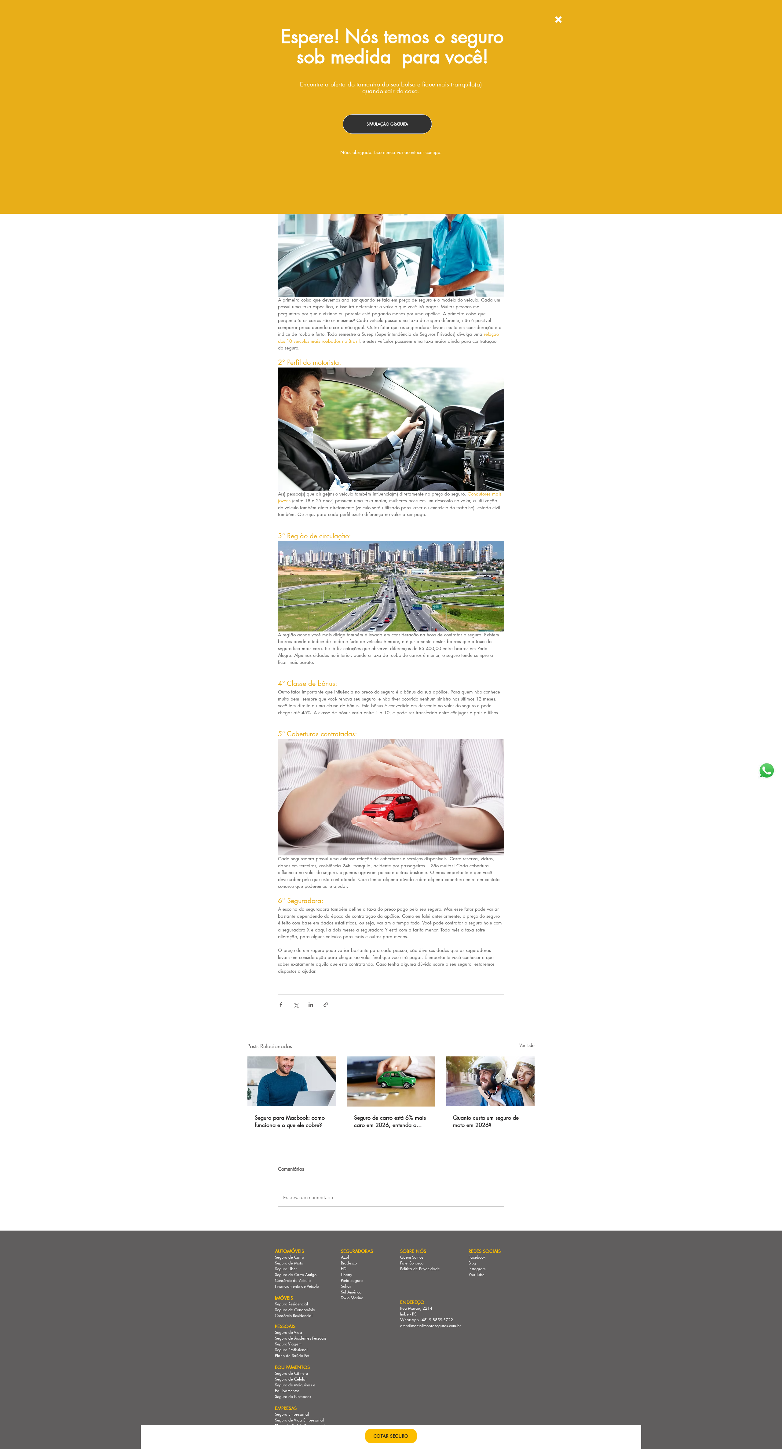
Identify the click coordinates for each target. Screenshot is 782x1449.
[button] (558, 19)
